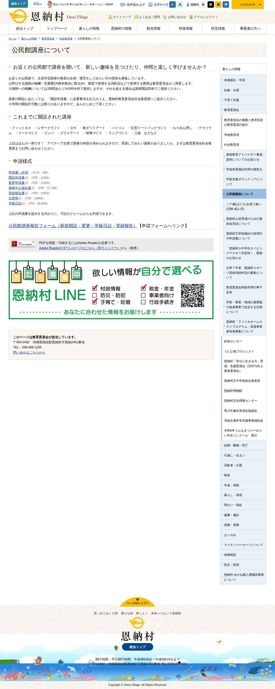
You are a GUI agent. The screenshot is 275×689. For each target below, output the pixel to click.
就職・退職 (231, 525)
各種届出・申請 (234, 80)
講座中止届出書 (20, 188)
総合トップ (18, 3)
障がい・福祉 (233, 505)
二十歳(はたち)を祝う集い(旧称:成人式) (243, 206)
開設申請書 (17, 177)
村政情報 (186, 28)
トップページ (57, 28)
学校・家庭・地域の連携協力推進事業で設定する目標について (244, 306)
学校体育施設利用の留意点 (244, 169)
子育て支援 (231, 100)
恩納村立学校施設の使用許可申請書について (244, 236)
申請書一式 (17, 172)
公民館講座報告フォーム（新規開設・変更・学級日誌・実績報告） (73, 225)
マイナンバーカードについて (243, 545)
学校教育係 (231, 134)
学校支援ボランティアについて (244, 181)
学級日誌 (15, 203)
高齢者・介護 (233, 465)
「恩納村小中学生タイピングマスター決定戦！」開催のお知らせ (244, 253)
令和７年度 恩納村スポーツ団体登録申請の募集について (244, 272)
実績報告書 (17, 193)
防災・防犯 (231, 564)
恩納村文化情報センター (240, 400)
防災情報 (218, 28)
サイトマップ (122, 17)
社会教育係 (231, 144)
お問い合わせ (177, 17)
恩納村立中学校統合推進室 (242, 380)
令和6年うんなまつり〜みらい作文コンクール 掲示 (243, 433)
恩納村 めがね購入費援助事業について (244, 577)
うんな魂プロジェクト (239, 351)
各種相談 (230, 554)
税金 (227, 475)
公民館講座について (239, 194)
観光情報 (153, 28)
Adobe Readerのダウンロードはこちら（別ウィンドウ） (80, 248)
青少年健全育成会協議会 (240, 410)
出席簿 (13, 198)
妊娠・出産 (231, 90)
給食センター (233, 341)
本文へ (38, 3)
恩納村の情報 (121, 28)
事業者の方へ (250, 28)
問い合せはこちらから (29, 352)
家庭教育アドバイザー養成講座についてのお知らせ (244, 157)
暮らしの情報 (89, 28)
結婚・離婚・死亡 (236, 445)
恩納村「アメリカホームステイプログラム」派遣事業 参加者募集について (245, 326)
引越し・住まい (234, 455)
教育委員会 (231, 110)
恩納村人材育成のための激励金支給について (244, 221)
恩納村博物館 (233, 390)
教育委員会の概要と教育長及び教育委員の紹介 (243, 122)
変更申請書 (17, 183)
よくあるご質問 (149, 17)
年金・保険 (231, 485)
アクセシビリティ (206, 17)
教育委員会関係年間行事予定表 (244, 290)
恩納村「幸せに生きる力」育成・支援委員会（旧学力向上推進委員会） (243, 366)
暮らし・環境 (233, 495)
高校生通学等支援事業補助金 (243, 420)
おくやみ (230, 535)
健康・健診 (231, 515)
